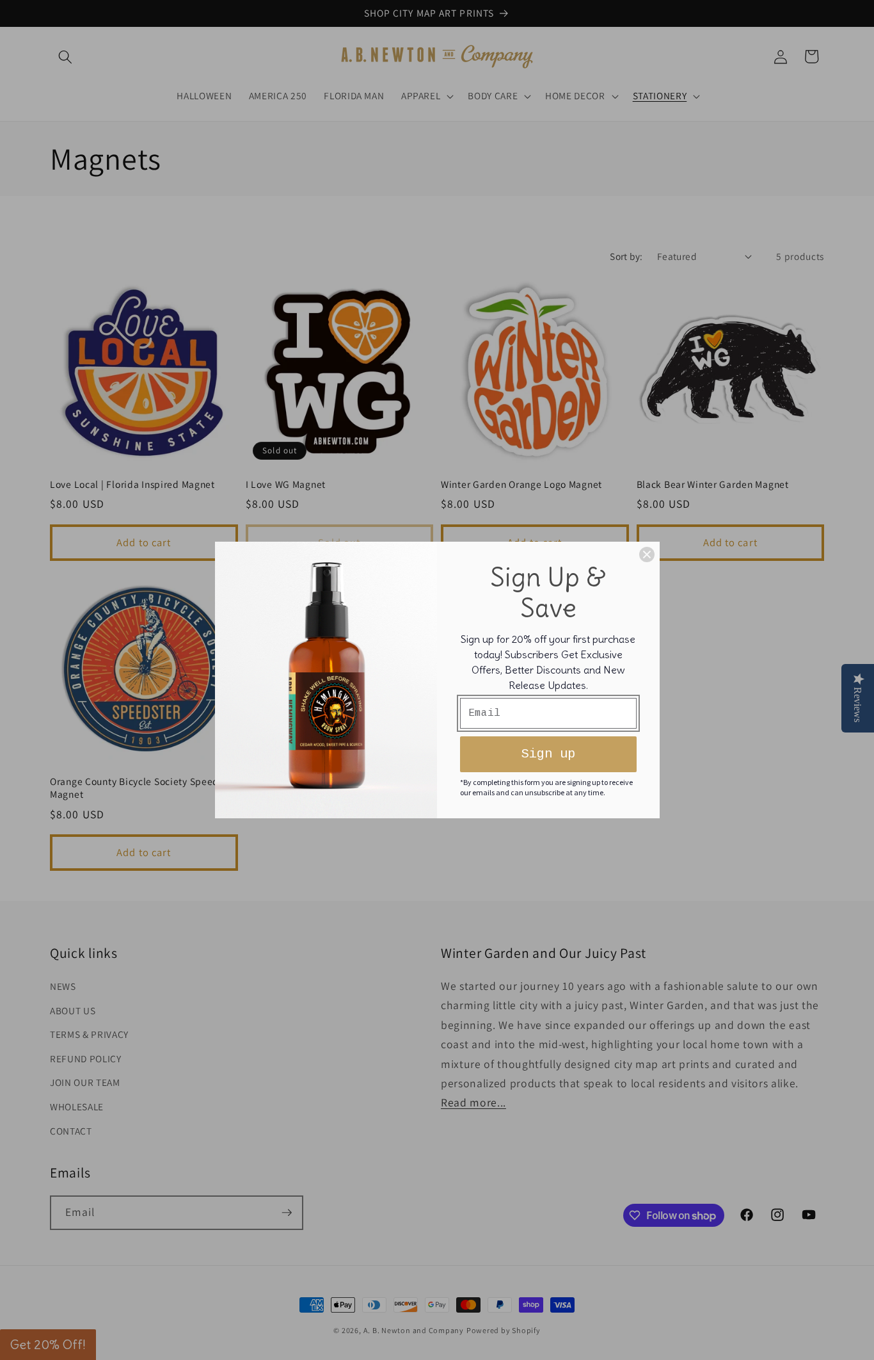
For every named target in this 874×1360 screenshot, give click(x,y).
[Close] (647, 554)
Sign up (548, 754)
